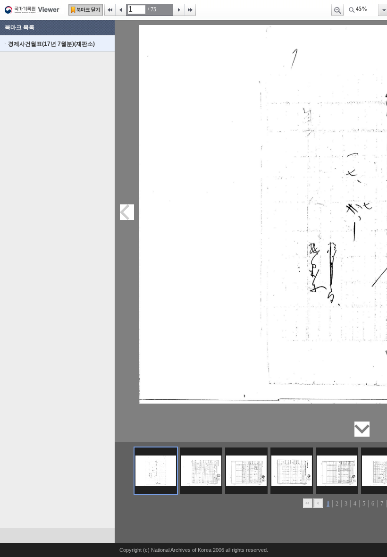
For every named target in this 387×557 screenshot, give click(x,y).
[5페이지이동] (337, 470)
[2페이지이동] (201, 470)
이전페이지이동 (127, 212)
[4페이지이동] (291, 470)
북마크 (85, 10)
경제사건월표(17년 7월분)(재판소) (51, 44)
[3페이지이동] (246, 470)
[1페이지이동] (156, 470)
